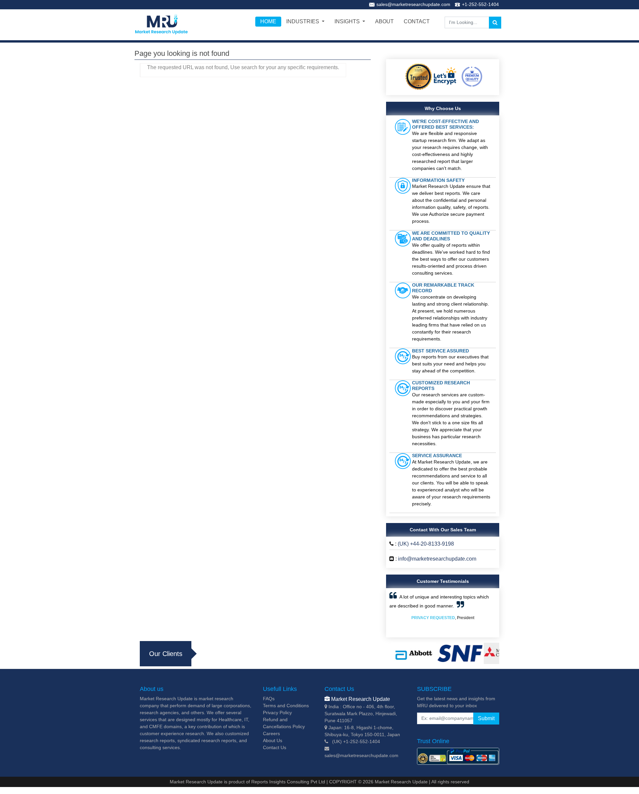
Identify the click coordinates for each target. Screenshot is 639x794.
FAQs (269, 698)
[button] (397, 613)
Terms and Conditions (286, 705)
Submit (486, 718)
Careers (271, 733)
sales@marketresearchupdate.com (413, 4)
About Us (272, 740)
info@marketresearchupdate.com (437, 559)
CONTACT (417, 21)
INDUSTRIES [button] (303, 21)
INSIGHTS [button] (347, 21)
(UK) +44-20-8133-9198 (426, 544)
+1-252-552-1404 (480, 4)
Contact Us (274, 747)
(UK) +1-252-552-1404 (356, 741)
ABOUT (384, 21)
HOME (268, 21)
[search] (495, 23)
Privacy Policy (277, 712)
